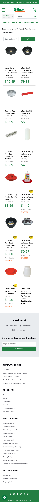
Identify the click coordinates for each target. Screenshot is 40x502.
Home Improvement (9, 29)
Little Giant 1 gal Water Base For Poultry (11, 291)
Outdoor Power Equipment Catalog (15, 373)
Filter (28, 39)
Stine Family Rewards (10, 430)
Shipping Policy (8, 482)
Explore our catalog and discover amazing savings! (19, 2)
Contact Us (6, 475)
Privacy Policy (7, 457)
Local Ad (6, 370)
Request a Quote (8, 433)
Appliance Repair (8, 440)
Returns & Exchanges (10, 478)
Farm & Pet (23, 29)
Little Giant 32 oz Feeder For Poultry (26, 113)
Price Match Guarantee (11, 450)
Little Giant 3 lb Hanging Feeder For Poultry (27, 196)
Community (7, 401)
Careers (5, 398)
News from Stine (8, 405)
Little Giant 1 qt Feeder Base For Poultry (11, 196)
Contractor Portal (9, 426)
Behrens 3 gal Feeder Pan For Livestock (11, 113)
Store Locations (8, 423)
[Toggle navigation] (4, 10)
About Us (6, 395)
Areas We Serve (8, 412)
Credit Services (8, 437)
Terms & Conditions (10, 460)
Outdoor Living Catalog (11, 376)
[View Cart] (35, 10)
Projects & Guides (9, 408)
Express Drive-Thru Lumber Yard (14, 383)
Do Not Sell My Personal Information (15, 464)
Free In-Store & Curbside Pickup (14, 380)
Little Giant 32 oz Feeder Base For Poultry (27, 242)
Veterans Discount (9, 453)
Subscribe (19, 349)
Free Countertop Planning (12, 447)
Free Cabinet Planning (10, 443)
